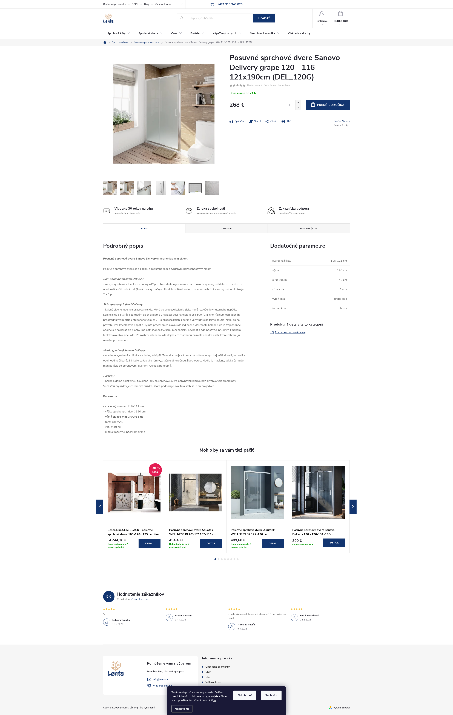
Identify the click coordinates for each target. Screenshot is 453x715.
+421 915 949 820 (163, 685)
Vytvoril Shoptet (341, 707)
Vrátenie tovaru (163, 4)
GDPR (135, 4)
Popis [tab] (144, 228)
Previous (99, 507)
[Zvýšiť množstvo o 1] (298, 102)
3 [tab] (222, 559)
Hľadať (264, 18)
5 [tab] (228, 559)
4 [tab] (225, 559)
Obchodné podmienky (114, 4)
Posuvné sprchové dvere (290, 332)
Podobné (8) (307, 228)
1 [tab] (215, 559)
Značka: (342, 121)
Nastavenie (182, 709)
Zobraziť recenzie (140, 599)
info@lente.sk (160, 679)
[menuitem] (118, 33)
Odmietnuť (245, 695)
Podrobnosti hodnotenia (277, 85)
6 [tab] (231, 559)
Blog (146, 4)
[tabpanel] (134, 506)
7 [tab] (234, 559)
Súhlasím (271, 695)
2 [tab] (218, 559)
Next (353, 507)
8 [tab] (238, 559)
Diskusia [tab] (227, 228)
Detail (149, 543)
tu (214, 700)
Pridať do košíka (330, 105)
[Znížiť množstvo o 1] (298, 107)
